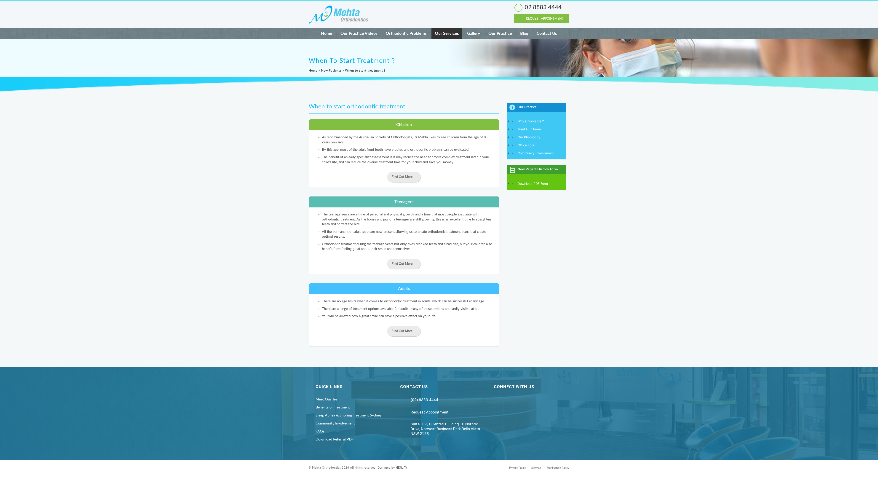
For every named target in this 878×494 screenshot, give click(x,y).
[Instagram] (497, 400)
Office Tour (526, 145)
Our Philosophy (529, 137)
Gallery (473, 34)
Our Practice (500, 34)
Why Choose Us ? (531, 121)
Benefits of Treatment (333, 407)
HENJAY (401, 467)
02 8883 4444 (543, 7)
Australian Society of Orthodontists (385, 137)
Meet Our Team (529, 129)
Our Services (447, 34)
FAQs (320, 431)
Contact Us (547, 34)
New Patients (331, 70)
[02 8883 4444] (518, 8)
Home (326, 34)
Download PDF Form (533, 183)
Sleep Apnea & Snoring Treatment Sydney (349, 415)
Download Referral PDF (335, 439)
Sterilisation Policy (558, 468)
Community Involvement (536, 153)
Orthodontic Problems (406, 34)
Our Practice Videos (358, 34)
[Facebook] (508, 400)
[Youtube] (519, 400)
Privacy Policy (517, 468)
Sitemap (536, 468)
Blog (524, 34)
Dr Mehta (421, 137)
